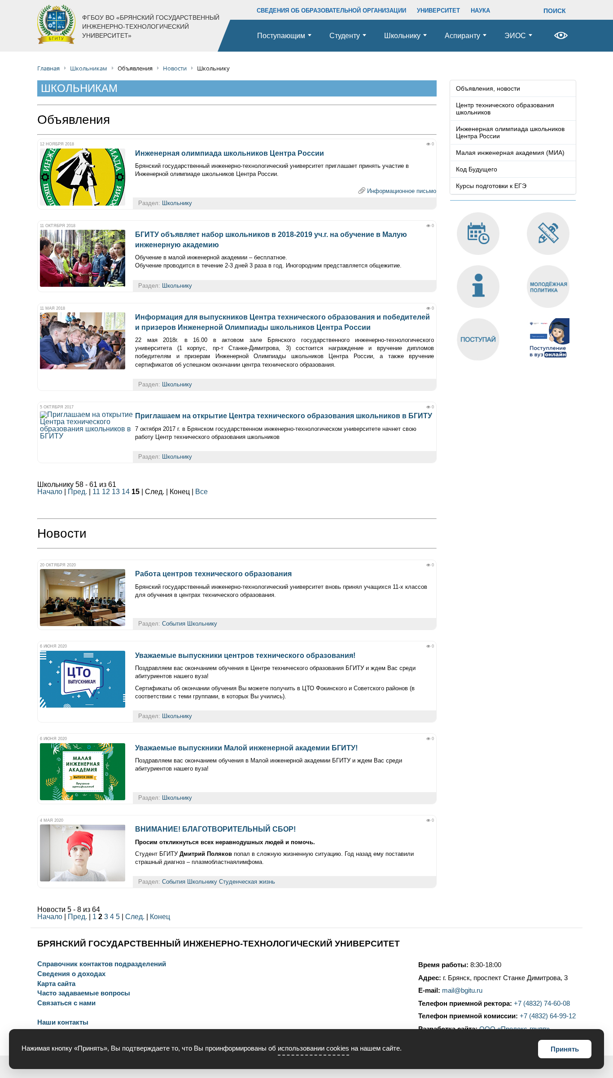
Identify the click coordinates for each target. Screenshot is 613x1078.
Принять (565, 1049)
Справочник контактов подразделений (101, 964)
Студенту (344, 35)
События (173, 623)
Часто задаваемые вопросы (83, 993)
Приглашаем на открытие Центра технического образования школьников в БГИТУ (283, 416)
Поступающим (281, 35)
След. (134, 916)
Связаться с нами (66, 1003)
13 (116, 491)
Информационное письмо (401, 191)
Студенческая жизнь (247, 881)
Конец (160, 916)
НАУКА (480, 10)
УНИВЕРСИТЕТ (438, 10)
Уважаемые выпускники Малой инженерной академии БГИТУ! (246, 748)
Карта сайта (56, 984)
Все (201, 491)
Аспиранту (462, 35)
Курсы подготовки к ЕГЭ (491, 185)
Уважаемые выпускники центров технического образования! (245, 655)
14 (126, 491)
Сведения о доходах (71, 974)
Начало (49, 491)
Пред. (77, 491)
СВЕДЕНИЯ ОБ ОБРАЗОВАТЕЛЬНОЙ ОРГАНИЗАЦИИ (331, 10)
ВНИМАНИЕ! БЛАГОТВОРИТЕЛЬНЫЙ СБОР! (215, 829)
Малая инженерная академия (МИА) (510, 152)
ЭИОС (515, 35)
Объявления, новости (488, 88)
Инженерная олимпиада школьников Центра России (229, 153)
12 (106, 491)
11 (96, 491)
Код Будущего (476, 169)
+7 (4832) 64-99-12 (548, 1016)
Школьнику (402, 35)
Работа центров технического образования (213, 574)
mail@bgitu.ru (462, 990)
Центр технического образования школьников (505, 108)
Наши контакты (62, 1022)
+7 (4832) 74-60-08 (542, 1003)
